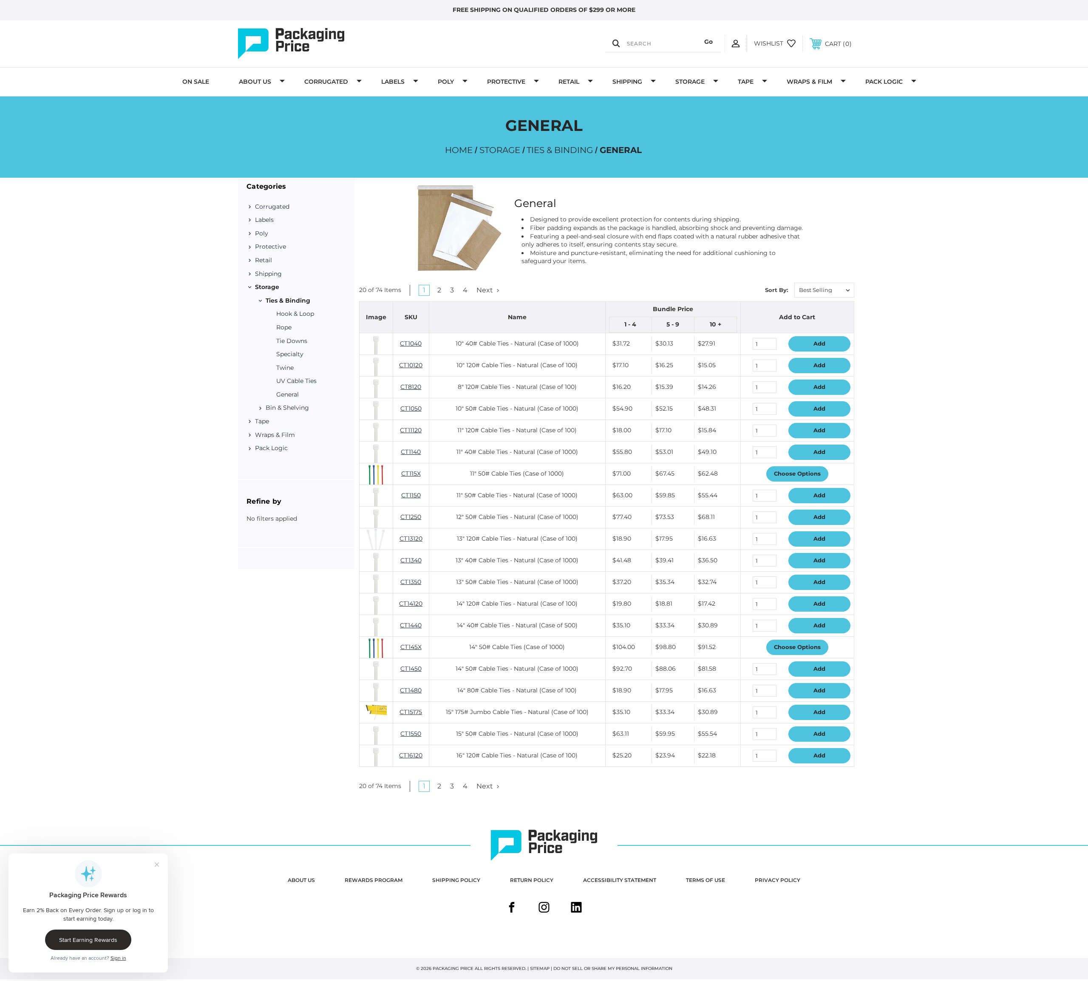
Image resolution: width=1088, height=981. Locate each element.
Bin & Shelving (287, 407)
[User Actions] (735, 43)
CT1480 (411, 690)
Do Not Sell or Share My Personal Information (612, 968)
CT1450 (411, 668)
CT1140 (411, 452)
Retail (568, 81)
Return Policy (531, 880)
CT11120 (411, 430)
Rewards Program (373, 880)
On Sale (195, 81)
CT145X (411, 647)
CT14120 (410, 603)
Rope (284, 327)
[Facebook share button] (511, 908)
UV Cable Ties (296, 381)
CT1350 (410, 582)
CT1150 (411, 495)
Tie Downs (291, 341)
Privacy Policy (777, 880)
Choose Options (797, 473)
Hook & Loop (295, 314)
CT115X (411, 473)
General (287, 394)
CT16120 (410, 755)
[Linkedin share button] (576, 908)
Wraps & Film (809, 81)
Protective (506, 81)
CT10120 (410, 365)
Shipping (627, 81)
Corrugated (326, 81)
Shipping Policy (456, 880)
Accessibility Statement (619, 880)
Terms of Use (705, 880)
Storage (690, 81)
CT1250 (410, 517)
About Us (255, 81)
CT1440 (411, 625)
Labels (393, 81)
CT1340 (411, 560)
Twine (285, 367)
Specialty (289, 354)
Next (485, 290)
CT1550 (410, 733)
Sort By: (776, 289)
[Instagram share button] (544, 908)
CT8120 (410, 387)
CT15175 (411, 712)
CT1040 (411, 343)
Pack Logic (884, 81)
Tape (746, 81)
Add (819, 343)
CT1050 (411, 408)
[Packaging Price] (330, 43)
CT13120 (411, 538)
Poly (446, 81)
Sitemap (540, 968)
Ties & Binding (288, 300)
